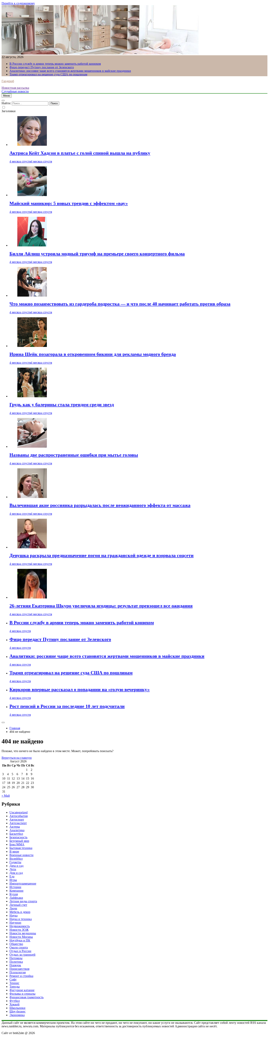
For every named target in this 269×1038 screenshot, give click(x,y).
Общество (16, 944)
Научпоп (15, 922)
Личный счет (18, 904)
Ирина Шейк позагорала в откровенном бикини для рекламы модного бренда (92, 354)
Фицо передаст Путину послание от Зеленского (41, 67)
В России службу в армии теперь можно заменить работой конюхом (55, 63)
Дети (12, 869)
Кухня (13, 894)
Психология (17, 972)
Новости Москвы (21, 936)
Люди (13, 908)
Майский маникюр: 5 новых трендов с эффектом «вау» (68, 203)
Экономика (17, 1015)
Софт (13, 979)
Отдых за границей (22, 954)
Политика (16, 961)
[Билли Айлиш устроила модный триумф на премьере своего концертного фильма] (32, 245)
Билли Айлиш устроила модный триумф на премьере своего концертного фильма (97, 253)
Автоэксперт (18, 823)
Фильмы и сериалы (22, 993)
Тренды (14, 986)
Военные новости (21, 855)
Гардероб (8, 81)
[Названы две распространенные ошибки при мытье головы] (32, 446)
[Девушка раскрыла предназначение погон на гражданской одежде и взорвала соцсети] (32, 547)
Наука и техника (20, 919)
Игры (13, 880)
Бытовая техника (20, 848)
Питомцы (15, 958)
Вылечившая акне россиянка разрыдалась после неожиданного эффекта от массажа (99, 505)
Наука (13, 915)
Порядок (15, 965)
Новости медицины (22, 933)
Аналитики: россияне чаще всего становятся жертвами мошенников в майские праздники (70, 70)
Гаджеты (15, 862)
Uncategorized (18, 812)
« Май (6, 795)
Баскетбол (16, 833)
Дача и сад (16, 865)
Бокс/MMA (16, 844)
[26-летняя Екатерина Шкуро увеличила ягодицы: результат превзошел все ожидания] (32, 597)
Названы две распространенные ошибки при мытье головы (73, 454)
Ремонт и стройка (21, 976)
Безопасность (18, 837)
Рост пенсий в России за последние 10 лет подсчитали (67, 706)
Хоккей (14, 1004)
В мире (14, 851)
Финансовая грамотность (26, 997)
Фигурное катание (21, 990)
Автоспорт (16, 819)
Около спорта (18, 947)
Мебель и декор (19, 912)
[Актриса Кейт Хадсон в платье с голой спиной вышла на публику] (32, 144)
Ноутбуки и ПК (19, 940)
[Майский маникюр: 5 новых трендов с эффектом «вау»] (32, 195)
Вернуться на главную (17, 757)
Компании (16, 890)
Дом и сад (16, 873)
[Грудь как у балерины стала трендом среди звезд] (32, 396)
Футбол (14, 1000)
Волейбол (16, 858)
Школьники (17, 1008)
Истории (15, 887)
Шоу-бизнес (17, 1011)
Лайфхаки (16, 897)
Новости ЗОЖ (19, 929)
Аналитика (16, 830)
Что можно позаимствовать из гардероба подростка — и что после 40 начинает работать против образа (119, 303)
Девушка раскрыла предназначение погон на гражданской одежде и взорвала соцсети (101, 555)
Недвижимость (19, 926)
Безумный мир (19, 841)
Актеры (14, 826)
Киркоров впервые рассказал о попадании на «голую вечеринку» (79, 689)
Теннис (14, 983)
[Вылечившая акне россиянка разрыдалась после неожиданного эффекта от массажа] (32, 497)
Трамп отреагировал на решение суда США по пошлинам (48, 74)
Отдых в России (20, 951)
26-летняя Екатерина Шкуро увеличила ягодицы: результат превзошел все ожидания (101, 605)
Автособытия (18, 816)
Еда (11, 876)
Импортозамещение (22, 883)
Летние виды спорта (23, 901)
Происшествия (19, 968)
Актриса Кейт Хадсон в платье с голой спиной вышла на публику (79, 153)
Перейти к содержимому (18, 3)
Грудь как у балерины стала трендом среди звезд (61, 404)
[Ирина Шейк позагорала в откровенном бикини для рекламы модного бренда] (32, 346)
